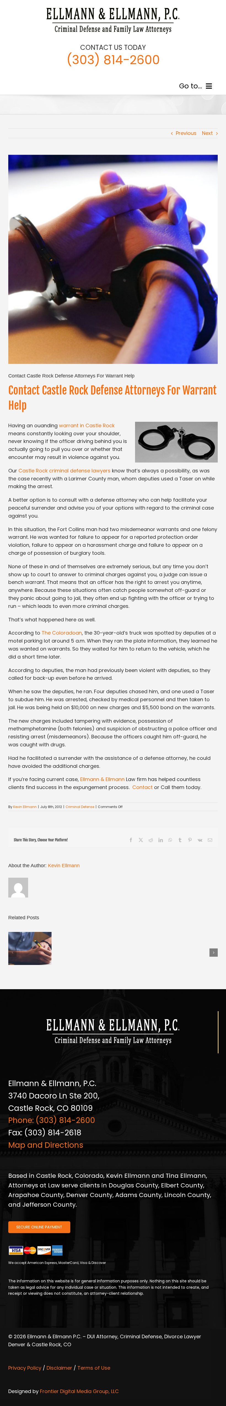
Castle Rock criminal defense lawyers (64, 470)
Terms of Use (93, 1367)
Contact (142, 787)
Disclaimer (59, 1367)
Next (207, 133)
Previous (186, 133)
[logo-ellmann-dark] (113, 7)
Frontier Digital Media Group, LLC (79, 1391)
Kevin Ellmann (25, 806)
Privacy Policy (24, 1367)
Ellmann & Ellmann (102, 779)
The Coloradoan (62, 632)
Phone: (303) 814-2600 (51, 1120)
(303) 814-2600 (113, 59)
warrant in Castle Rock (87, 425)
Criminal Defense (80, 806)
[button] (12, 952)
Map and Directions (45, 1145)
